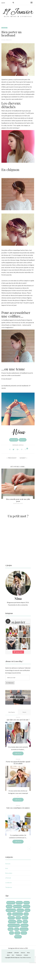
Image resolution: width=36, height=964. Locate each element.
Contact (26, 955)
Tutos (17, 933)
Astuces (18, 717)
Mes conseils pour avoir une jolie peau (18, 500)
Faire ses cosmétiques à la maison (18, 808)
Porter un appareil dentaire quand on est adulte (18, 762)
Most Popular (11, 712)
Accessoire (14, 439)
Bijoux (27, 902)
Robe (25, 921)
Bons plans (8, 873)
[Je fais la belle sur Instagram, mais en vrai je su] (24, 643)
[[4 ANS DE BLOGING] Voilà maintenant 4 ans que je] (24, 631)
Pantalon (12, 921)
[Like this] (26, 449)
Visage (24, 933)
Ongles (25, 917)
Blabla (9, 906)
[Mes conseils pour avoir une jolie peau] (18, 484)
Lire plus (18, 753)
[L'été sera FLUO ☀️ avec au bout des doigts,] (12, 631)
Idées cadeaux (18, 914)
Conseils (20, 910)
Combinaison (11, 910)
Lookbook (8, 882)
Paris (19, 921)
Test (12, 933)
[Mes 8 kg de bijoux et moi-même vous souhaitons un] (12, 643)
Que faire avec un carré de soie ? (18, 720)
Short (11, 929)
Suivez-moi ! (19, 652)
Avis (6, 868)
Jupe (26, 914)
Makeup (11, 917)
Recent (24, 712)
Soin (17, 929)
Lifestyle (4, 27)
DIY (10, 914)
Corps (27, 910)
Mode (18, 917)
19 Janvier (18, 12)
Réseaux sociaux (14, 925)
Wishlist (18, 936)
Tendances (8, 887)
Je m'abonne (10, 683)
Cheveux (23, 439)
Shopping (25, 925)
